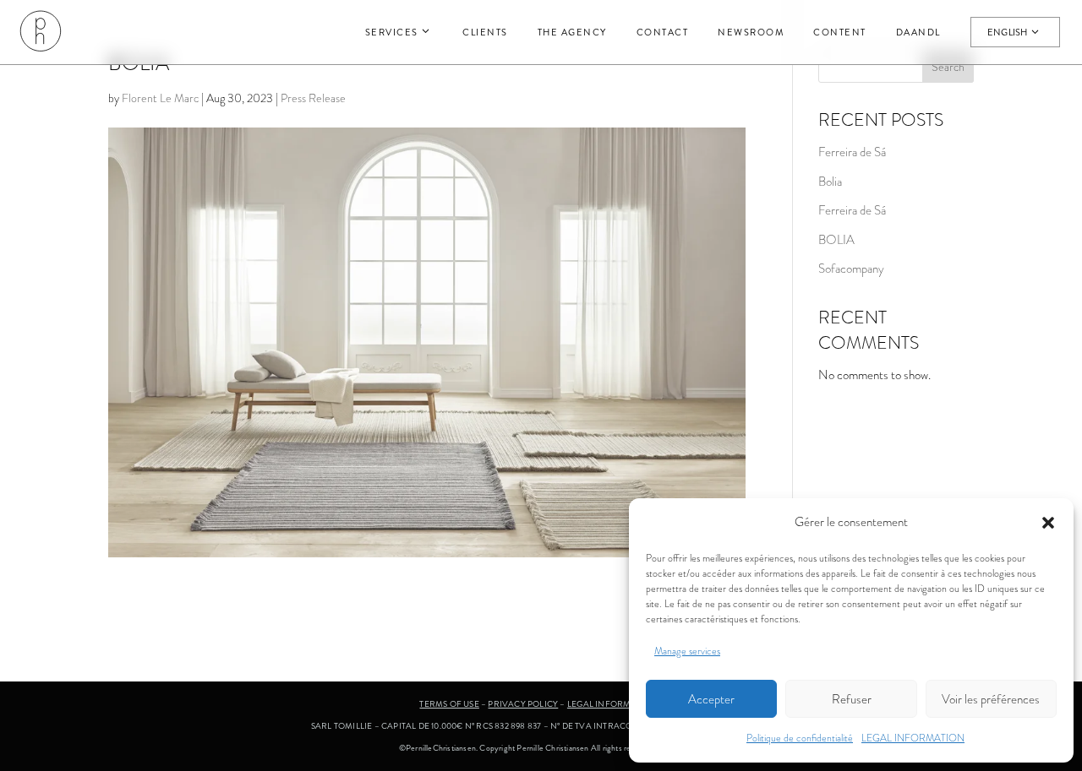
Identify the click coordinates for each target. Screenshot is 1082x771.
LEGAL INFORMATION (913, 738)
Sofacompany (851, 268)
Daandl (918, 32)
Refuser (852, 699)
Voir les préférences (991, 699)
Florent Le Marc (160, 98)
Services (391, 32)
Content (839, 32)
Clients (485, 32)
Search (948, 66)
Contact (663, 32)
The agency (572, 32)
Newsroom (751, 32)
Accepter (711, 699)
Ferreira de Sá (852, 152)
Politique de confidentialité (799, 738)
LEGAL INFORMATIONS (615, 704)
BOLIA (836, 240)
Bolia (830, 181)
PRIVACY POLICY (523, 704)
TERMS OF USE (448, 704)
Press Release (313, 98)
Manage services (687, 651)
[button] (1048, 522)
